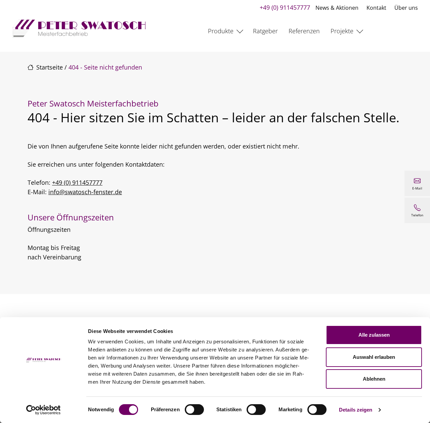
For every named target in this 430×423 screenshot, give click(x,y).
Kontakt (376, 7)
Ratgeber (265, 31)
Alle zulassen (374, 335)
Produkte (220, 31)
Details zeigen (355, 410)
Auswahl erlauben (374, 357)
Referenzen (304, 31)
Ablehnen (374, 379)
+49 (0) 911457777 (285, 7)
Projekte (342, 31)
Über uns (406, 7)
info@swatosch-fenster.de (85, 192)
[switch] (194, 409)
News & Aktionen (336, 7)
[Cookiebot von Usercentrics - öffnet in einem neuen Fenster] (43, 410)
